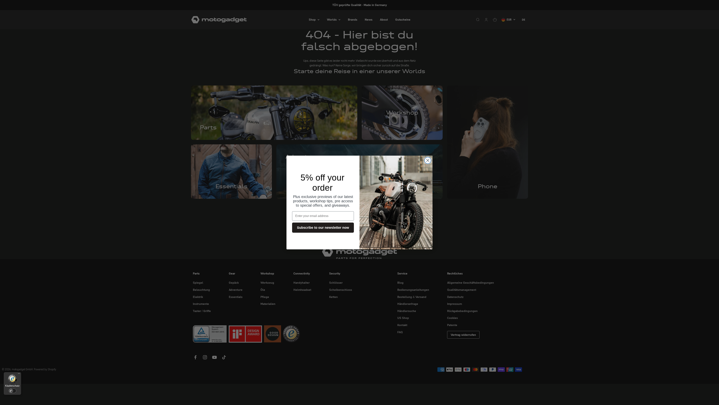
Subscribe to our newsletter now (323, 228)
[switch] (12, 390)
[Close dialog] (427, 160)
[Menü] (19, 374)
